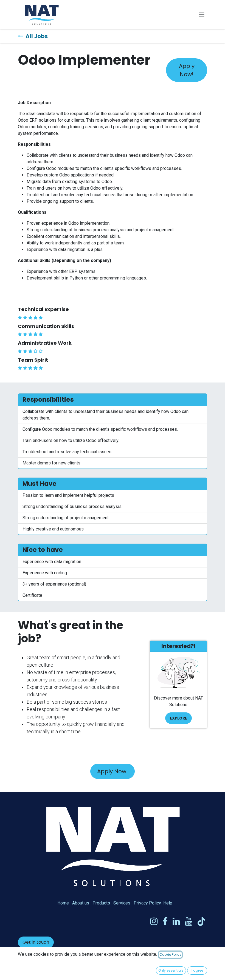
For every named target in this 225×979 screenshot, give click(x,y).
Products (101, 903)
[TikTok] (201, 921)
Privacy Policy (147, 903)
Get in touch (35, 942)
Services (121, 903)
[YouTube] (188, 921)
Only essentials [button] (171, 970)
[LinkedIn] (176, 921)
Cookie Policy (170, 954)
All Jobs (37, 36)
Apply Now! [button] (187, 70)
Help (167, 903)
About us (80, 903)
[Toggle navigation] (201, 14)
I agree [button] (197, 970)
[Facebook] (165, 921)
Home (63, 903)
